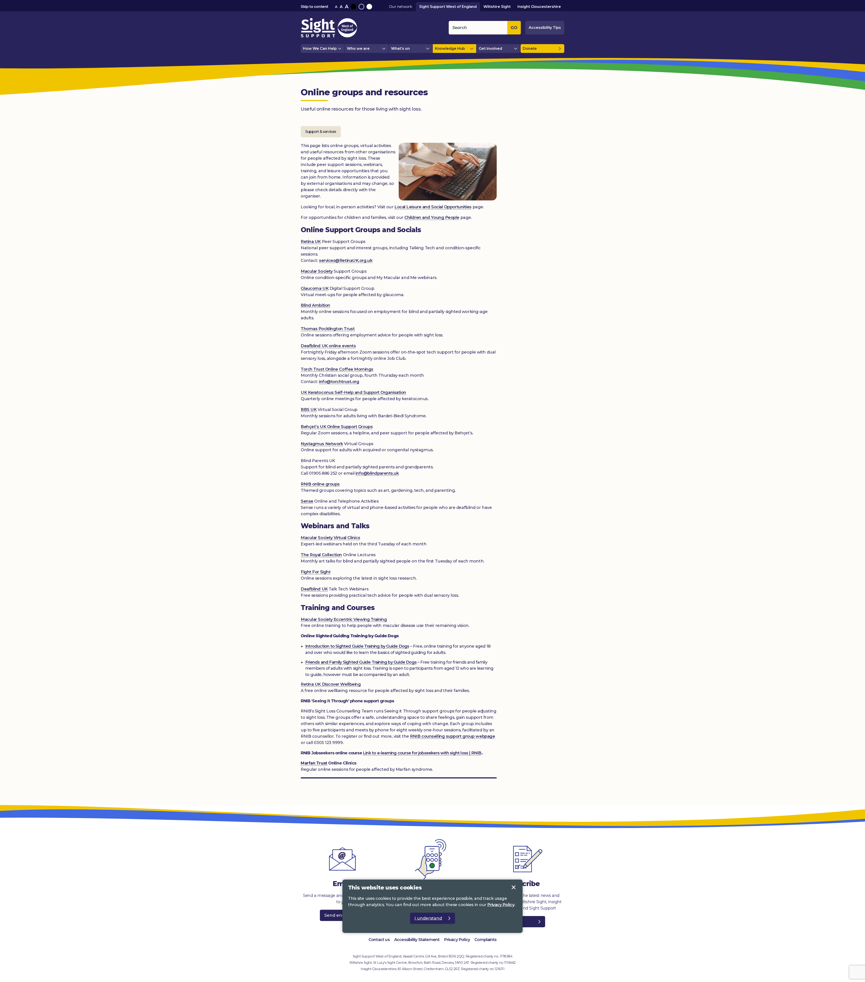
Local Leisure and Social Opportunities (432, 206)
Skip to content (314, 7)
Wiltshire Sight (497, 7)
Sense (307, 501)
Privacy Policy (457, 939)
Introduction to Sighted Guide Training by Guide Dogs (357, 646)
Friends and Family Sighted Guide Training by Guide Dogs (361, 662)
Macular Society (316, 271)
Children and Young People (431, 217)
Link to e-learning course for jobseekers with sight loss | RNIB (422, 753)
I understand (513, 887)
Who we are (358, 48)
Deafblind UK (314, 589)
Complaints (485, 939)
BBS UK (308, 409)
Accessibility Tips (545, 27)
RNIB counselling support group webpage (452, 736)
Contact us (379, 939)
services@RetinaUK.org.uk (345, 260)
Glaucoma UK (314, 288)
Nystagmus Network (322, 443)
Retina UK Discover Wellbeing (331, 684)
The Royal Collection (321, 554)
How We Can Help (320, 48)
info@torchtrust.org (339, 381)
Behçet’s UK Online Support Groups (337, 426)
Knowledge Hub (450, 48)
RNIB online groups (320, 484)
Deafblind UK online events (328, 345)
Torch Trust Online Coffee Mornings (337, 369)
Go (514, 27)
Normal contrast (361, 6)
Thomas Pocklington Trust (328, 328)
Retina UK (311, 241)
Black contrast (353, 6)
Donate (530, 48)
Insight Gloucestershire (539, 7)
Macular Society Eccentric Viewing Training (344, 619)
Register (513, 921)
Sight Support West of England (448, 7)
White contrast (369, 6)
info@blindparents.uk (377, 473)
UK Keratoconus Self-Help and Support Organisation (353, 392)
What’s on (400, 48)
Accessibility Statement (417, 939)
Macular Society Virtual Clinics (330, 537)
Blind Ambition (315, 305)
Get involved (490, 48)
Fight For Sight (315, 571)
